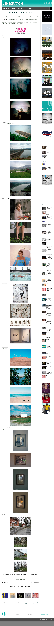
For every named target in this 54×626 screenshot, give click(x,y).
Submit (25, 8)
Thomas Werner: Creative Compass (5, 600)
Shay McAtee (4, 582)
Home (4, 8)
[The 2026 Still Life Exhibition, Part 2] (20, 597)
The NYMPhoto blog (25, 22)
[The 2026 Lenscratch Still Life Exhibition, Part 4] (35, 597)
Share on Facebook (20, 586)
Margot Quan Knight (6, 427)
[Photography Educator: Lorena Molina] (12, 597)
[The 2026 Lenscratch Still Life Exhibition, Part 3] (28, 597)
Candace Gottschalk (5, 198)
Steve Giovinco (35, 582)
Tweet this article (13, 586)
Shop (30, 8)
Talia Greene (4, 283)
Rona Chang (4, 122)
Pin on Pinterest (28, 586)
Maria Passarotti (5, 347)
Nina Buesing (4, 35)
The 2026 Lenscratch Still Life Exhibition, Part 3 (27, 601)
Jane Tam (3, 514)
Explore (7, 8)
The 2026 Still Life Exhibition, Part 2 (20, 600)
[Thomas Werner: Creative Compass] (5, 597)
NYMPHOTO (6, 19)
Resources (20, 8)
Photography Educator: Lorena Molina (12, 601)
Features (13, 8)
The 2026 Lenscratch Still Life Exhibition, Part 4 (35, 601)
